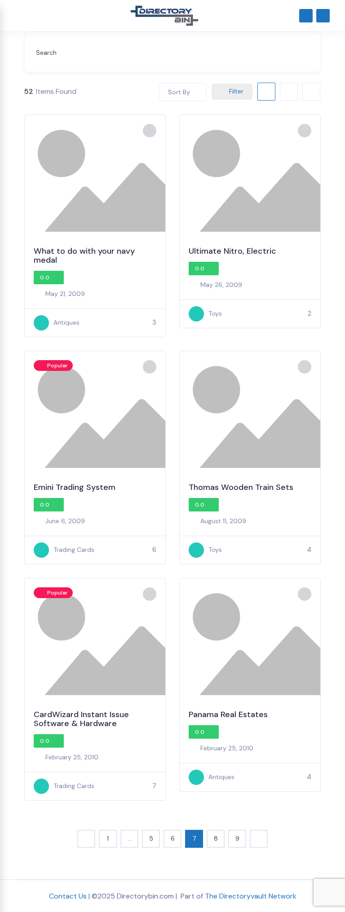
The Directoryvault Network (250, 896)
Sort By (179, 92)
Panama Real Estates (228, 714)
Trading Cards (73, 550)
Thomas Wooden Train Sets (241, 487)
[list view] (289, 92)
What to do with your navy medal (84, 255)
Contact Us (68, 896)
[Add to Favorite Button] (149, 130)
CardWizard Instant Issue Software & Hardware (81, 719)
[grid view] (266, 92)
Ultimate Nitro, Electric (232, 251)
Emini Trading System (74, 487)
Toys (215, 313)
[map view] (311, 92)
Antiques (66, 322)
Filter (236, 91)
